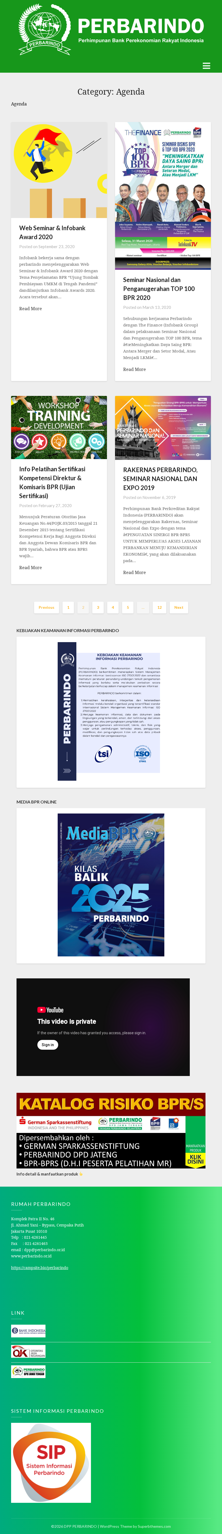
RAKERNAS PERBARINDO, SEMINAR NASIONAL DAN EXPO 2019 (160, 478)
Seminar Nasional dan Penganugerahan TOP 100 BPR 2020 (159, 288)
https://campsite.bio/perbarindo (39, 1267)
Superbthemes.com (154, 1526)
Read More (30, 309)
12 (159, 607)
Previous (46, 607)
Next (179, 607)
